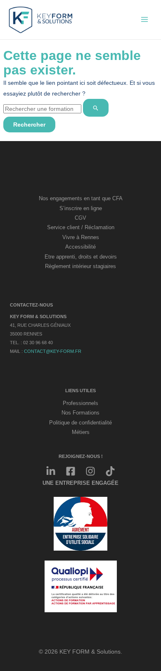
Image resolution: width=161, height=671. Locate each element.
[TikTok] (110, 471)
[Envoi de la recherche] (96, 108)
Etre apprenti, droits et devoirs (81, 257)
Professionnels (80, 403)
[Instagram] (90, 471)
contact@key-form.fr (52, 351)
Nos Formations (80, 413)
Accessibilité (80, 247)
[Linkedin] (51, 471)
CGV (80, 218)
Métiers (81, 432)
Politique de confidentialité (80, 423)
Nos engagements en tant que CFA (81, 198)
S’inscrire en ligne (80, 208)
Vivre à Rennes (80, 237)
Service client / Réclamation (80, 227)
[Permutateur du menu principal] (144, 19)
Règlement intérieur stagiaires (80, 266)
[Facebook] (71, 471)
